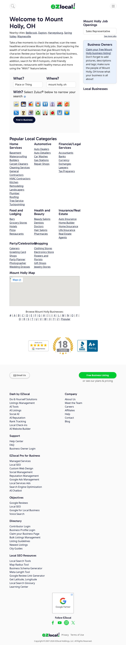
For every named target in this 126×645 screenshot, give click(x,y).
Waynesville (24, 36)
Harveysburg (55, 32)
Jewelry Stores (42, 266)
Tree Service (17, 200)
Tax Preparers (67, 171)
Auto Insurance (68, 219)
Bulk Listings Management (25, 537)
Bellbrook (31, 32)
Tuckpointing (17, 204)
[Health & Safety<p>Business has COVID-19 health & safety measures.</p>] (60, 113)
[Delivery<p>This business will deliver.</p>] (60, 104)
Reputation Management (24, 475)
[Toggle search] (13, 6)
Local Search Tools (20, 561)
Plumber (15, 193)
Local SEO (15, 464)
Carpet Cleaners (19, 164)
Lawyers (63, 167)
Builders (14, 160)
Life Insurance (67, 230)
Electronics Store (44, 252)
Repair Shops (41, 164)
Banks (62, 156)
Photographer (18, 263)
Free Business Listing (98, 375)
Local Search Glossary (22, 583)
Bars (12, 219)
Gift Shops (40, 263)
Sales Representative (98, 31)
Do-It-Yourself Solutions (23, 399)
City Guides (16, 548)
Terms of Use (77, 634)
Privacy (65, 634)
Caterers (15, 248)
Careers (69, 406)
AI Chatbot (16, 490)
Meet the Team (73, 403)
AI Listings (15, 410)
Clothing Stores (43, 248)
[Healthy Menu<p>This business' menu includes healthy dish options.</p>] (52, 113)
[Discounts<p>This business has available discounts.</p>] (67, 104)
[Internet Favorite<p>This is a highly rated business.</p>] (67, 113)
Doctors (38, 226)
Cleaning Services (20, 167)
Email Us (21, 375)
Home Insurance (68, 226)
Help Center (16, 441)
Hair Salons (40, 230)
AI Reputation (17, 417)
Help (67, 414)
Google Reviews (19, 503)
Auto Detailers (42, 152)
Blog (67, 421)
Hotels (13, 226)
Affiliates (70, 410)
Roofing (14, 197)
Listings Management (22, 403)
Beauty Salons (42, 219)
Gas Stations (41, 160)
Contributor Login (20, 526)
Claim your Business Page (24, 533)
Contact (69, 417)
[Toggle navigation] (113, 6)
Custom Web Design (21, 468)
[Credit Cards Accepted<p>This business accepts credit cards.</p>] (31, 104)
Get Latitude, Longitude (23, 579)
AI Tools (14, 406)
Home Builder (67, 222)
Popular (65, 319)
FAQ (12, 445)
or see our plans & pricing (98, 381)
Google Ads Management (24, 479)
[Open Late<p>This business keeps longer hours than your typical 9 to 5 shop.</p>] (23, 104)
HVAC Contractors (20, 178)
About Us (70, 399)
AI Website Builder (20, 428)
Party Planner (17, 259)
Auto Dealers (41, 149)
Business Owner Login (22, 448)
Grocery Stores (18, 222)
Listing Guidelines (20, 541)
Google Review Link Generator (27, 575)
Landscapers (17, 189)
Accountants (66, 152)
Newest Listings (19, 544)
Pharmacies (41, 233)
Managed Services (20, 461)
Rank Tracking (18, 421)
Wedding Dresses (20, 266)
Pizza (13, 230)
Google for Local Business (25, 510)
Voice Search (17, 514)
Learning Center (19, 586)
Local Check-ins (18, 425)
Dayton (42, 32)
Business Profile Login (22, 530)
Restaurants (17, 233)
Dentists (39, 222)
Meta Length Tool (20, 572)
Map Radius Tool (19, 564)
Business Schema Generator (26, 568)
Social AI (14, 414)
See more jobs (110, 36)
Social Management (21, 472)
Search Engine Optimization (26, 487)
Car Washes (41, 156)
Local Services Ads (20, 483)
